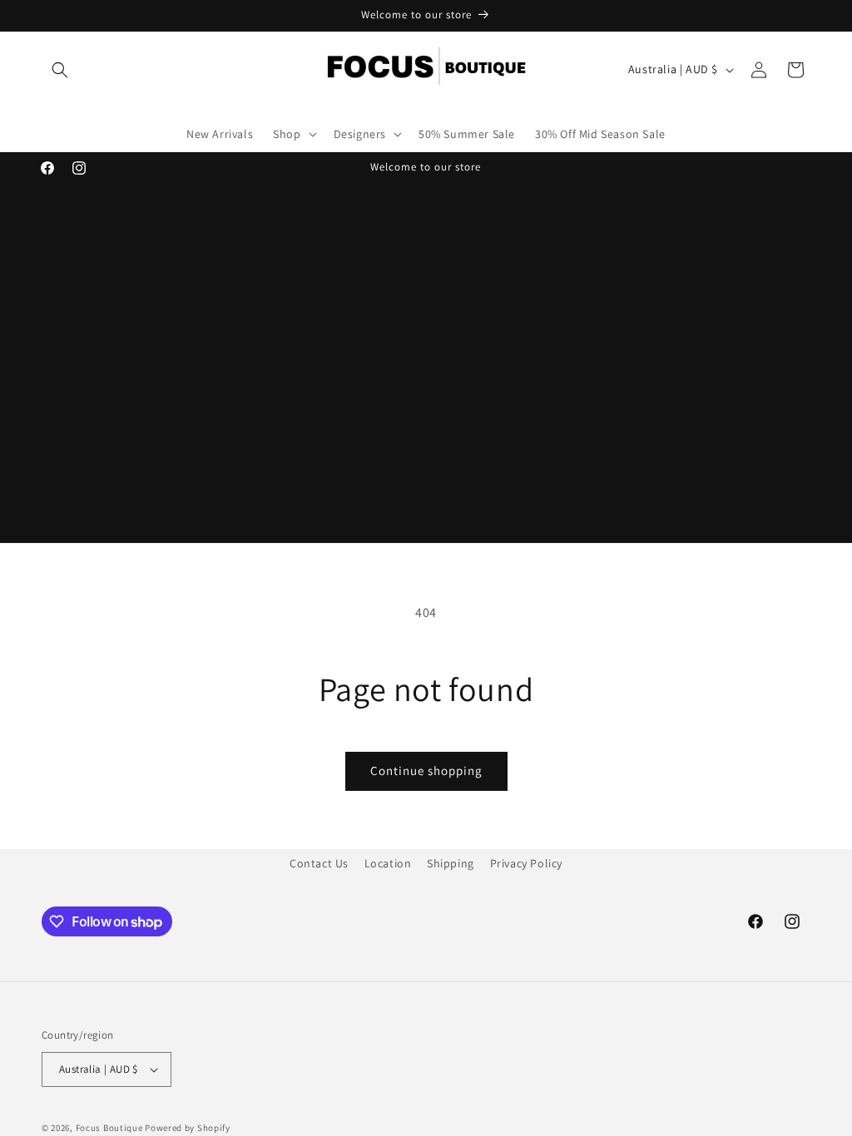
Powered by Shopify (187, 1128)
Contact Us (319, 863)
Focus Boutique (109, 1128)
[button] (60, 70)
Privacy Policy (526, 863)
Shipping (450, 863)
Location (388, 863)
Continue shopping (426, 770)
